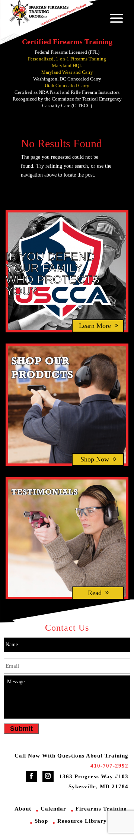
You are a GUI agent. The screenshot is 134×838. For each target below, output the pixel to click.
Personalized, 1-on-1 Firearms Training (67, 59)
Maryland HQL (67, 65)
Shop (41, 821)
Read (95, 593)
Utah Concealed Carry (67, 85)
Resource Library (82, 821)
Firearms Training (101, 809)
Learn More (95, 325)
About (23, 809)
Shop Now (94, 459)
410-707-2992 (109, 766)
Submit (21, 728)
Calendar (53, 809)
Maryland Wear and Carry (67, 72)
